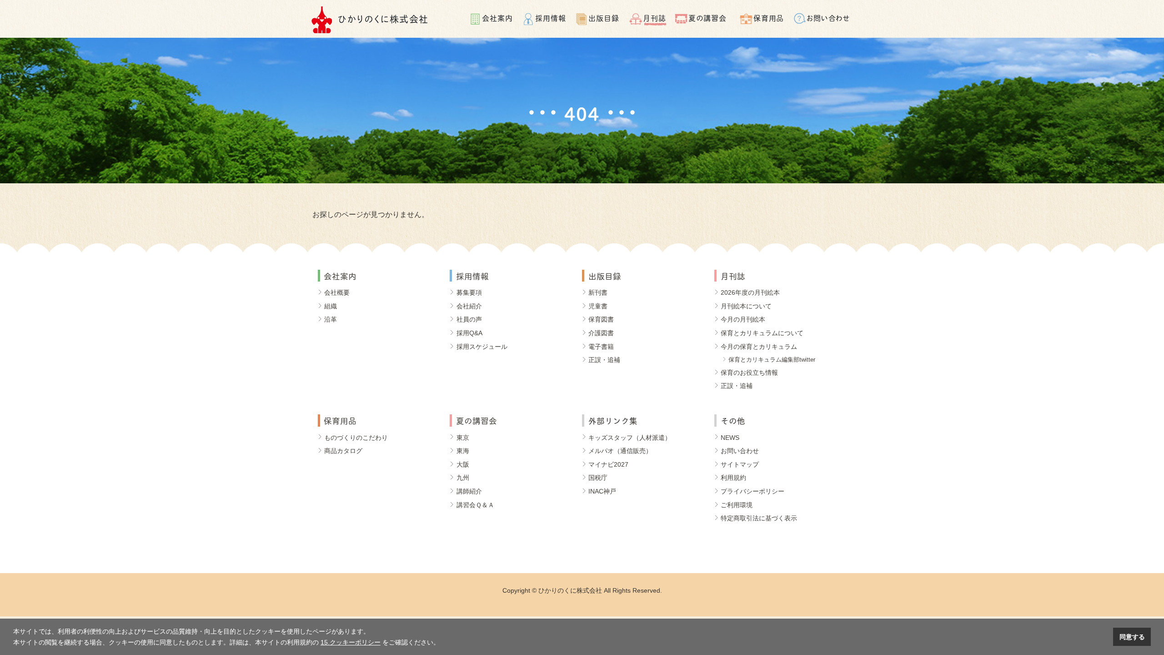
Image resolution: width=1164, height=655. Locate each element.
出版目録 (603, 17)
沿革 (330, 319)
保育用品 (768, 17)
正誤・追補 (604, 359)
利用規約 (733, 477)
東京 (463, 437)
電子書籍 (601, 346)
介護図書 (601, 333)
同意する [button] (1132, 636)
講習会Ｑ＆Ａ (475, 505)
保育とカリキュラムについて (762, 333)
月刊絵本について (746, 306)
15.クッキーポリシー (351, 642)
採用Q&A (469, 333)
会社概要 (337, 292)
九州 (463, 477)
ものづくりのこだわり (356, 437)
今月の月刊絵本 (743, 319)
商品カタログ (343, 450)
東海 (463, 450)
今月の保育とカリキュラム (759, 346)
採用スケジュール (482, 346)
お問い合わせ (829, 17)
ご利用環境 (737, 505)
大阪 (463, 464)
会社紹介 (469, 306)
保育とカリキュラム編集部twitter (771, 359)
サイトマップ (740, 464)
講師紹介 (469, 491)
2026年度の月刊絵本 (750, 292)
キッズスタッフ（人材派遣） (629, 437)
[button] (443, 643)
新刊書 (597, 292)
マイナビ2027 (608, 464)
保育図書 (601, 319)
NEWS (730, 437)
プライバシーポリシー (752, 491)
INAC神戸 (602, 491)
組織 (330, 306)
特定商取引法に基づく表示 (759, 518)
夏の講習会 (707, 17)
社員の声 (469, 319)
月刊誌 (654, 17)
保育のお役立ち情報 (749, 372)
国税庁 (597, 477)
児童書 (597, 306)
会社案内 (497, 17)
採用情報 (550, 17)
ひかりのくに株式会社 (383, 18)
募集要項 (469, 292)
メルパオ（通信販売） (620, 450)
